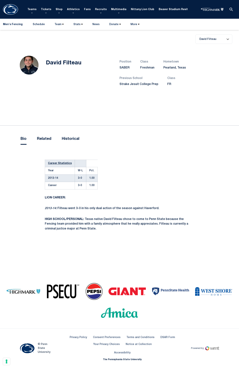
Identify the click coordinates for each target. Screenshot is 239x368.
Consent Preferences (106, 337)
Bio (24, 139)
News (96, 24)
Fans (87, 9)
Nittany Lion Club (142, 9)
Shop (59, 9)
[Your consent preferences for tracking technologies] (6, 361)
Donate (114, 24)
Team (58, 24)
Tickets (46, 9)
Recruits (101, 9)
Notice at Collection (139, 344)
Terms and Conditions (140, 337)
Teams (31, 9)
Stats (76, 24)
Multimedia (118, 9)
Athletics (73, 9)
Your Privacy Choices (106, 344)
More (134, 24)
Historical (70, 139)
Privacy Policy (78, 337)
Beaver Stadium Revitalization (179, 9)
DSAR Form (167, 337)
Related (44, 139)
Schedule (39, 24)
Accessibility (122, 352)
